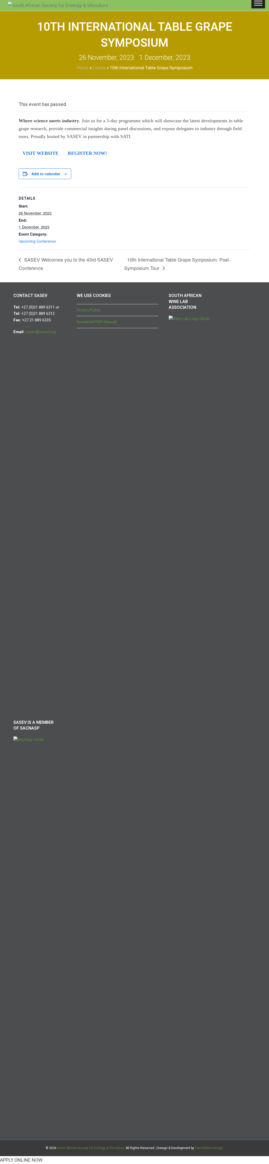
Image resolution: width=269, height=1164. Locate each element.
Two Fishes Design (209, 1148)
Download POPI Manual (97, 322)
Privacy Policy (88, 310)
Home (83, 67)
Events (99, 67)
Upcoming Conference (37, 241)
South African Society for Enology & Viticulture (90, 1148)
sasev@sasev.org (40, 331)
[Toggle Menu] (258, 3)
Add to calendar (46, 173)
